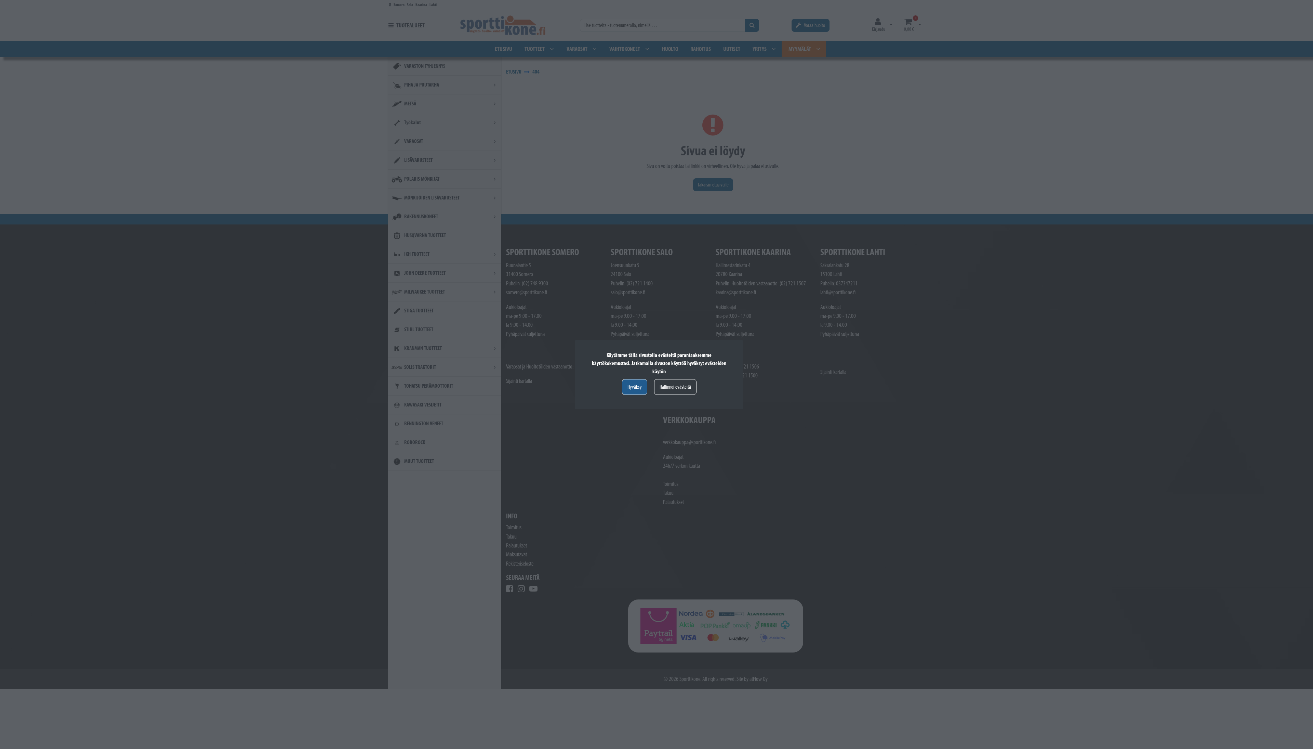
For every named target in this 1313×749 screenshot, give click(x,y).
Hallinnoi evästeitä (675, 387)
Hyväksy (634, 387)
